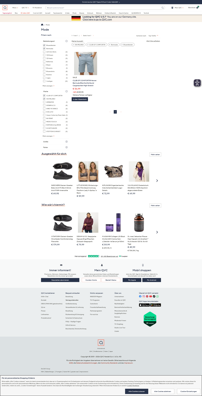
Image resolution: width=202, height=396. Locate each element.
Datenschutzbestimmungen (86, 363)
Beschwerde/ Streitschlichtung (76, 329)
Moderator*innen (120, 320)
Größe (45, 142)
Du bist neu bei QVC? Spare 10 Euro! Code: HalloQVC (100, 2)
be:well (47, 13)
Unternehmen (119, 296)
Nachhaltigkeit (119, 304)
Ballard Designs (49, 371)
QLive (43, 307)
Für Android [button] (151, 280)
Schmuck (90, 13)
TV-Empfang (118, 324)
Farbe (45, 147)
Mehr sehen (155, 154)
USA (90, 351)
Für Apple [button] (132, 280)
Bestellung (69, 296)
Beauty (81, 13)
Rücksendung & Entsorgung (75, 314)
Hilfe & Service (70, 325)
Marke (45, 91)
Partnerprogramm (96, 311)
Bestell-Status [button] (111, 280)
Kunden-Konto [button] (91, 280)
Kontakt (43, 300)
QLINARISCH (136, 13)
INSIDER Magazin (96, 296)
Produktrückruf (46, 318)
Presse (43, 311)
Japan (111, 351)
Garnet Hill (66, 371)
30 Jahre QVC (25, 13)
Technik (146, 13)
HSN (42, 371)
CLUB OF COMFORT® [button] (97, 45)
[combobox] (103, 8)
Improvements (84, 371)
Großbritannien (98, 351)
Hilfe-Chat (44, 296)
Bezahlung (69, 311)
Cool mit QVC (37, 13)
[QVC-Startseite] (42, 25)
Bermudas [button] (114, 45)
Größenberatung (71, 304)
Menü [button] (14, 8)
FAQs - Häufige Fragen (73, 321)
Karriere (117, 317)
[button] (175, 8)
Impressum (128, 363)
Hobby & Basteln (110, 13)
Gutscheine (94, 304)
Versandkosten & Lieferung (75, 307)
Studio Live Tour (119, 327)
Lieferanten (45, 314)
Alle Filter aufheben (153, 41)
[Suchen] (163, 8)
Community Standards (109, 363)
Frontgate (59, 371)
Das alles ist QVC (120, 300)
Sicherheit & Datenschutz (74, 318)
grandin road (74, 371)
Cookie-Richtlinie (133, 385)
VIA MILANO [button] (79, 45)
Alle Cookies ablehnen (162, 391)
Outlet (116, 331)
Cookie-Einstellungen (188, 391)
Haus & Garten (123, 13)
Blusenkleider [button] (128, 45)
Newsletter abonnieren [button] (60, 280)
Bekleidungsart (49, 41)
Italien (106, 351)
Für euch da (94, 314)
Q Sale (67, 13)
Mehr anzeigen (48, 86)
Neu (16, 13)
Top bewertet (57, 13)
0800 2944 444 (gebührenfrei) (51, 304)
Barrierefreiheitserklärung (123, 307)
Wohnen (99, 13)
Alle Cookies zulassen (137, 391)
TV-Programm (95, 300)
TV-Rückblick (37, 8)
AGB (71, 363)
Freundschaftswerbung (98, 307)
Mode (74, 13)
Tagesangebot (7, 13)
